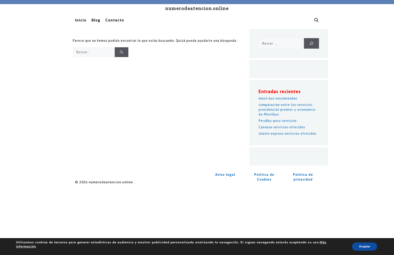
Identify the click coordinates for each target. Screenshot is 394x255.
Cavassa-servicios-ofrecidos (282, 127)
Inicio (80, 20)
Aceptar (364, 246)
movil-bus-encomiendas (278, 98)
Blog (95, 20)
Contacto (114, 20)
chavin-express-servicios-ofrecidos (287, 133)
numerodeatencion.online (197, 8)
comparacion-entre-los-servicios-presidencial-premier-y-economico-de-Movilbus (287, 109)
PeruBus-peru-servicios (278, 121)
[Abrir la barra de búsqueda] (316, 20)
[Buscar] (121, 52)
